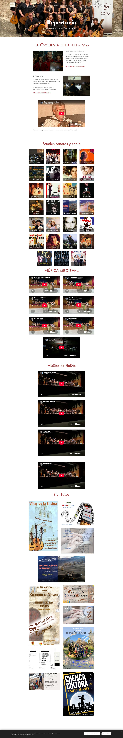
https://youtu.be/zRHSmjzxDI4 (42, 93)
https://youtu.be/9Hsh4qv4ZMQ (75, 66)
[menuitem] (53, 5)
